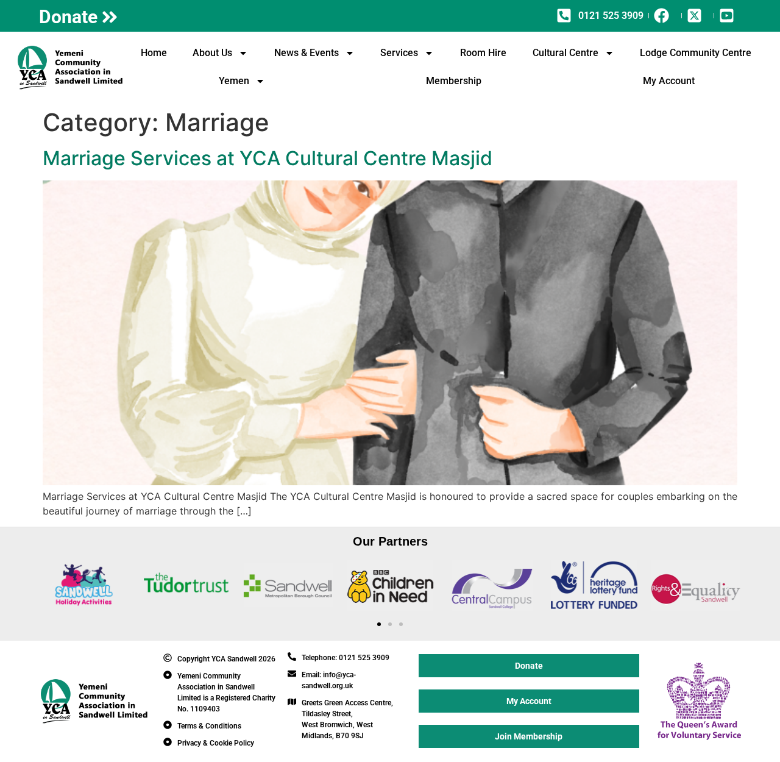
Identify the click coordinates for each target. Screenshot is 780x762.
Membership (453, 81)
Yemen (234, 81)
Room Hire (483, 53)
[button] (52, 586)
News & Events (306, 53)
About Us (212, 53)
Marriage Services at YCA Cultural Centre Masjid (267, 158)
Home (154, 53)
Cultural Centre (565, 53)
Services (399, 53)
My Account (669, 81)
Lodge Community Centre (695, 53)
